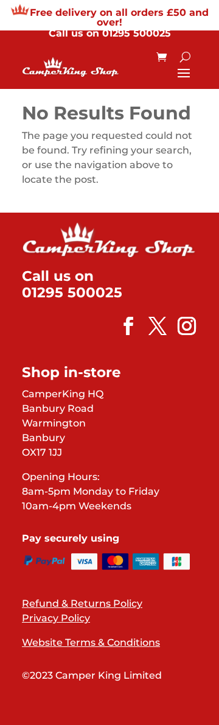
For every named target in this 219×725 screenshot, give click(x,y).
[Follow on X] (151, 326)
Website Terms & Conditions (91, 642)
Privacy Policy (56, 618)
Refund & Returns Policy (82, 603)
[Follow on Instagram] (181, 326)
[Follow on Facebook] (122, 326)
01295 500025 (136, 33)
